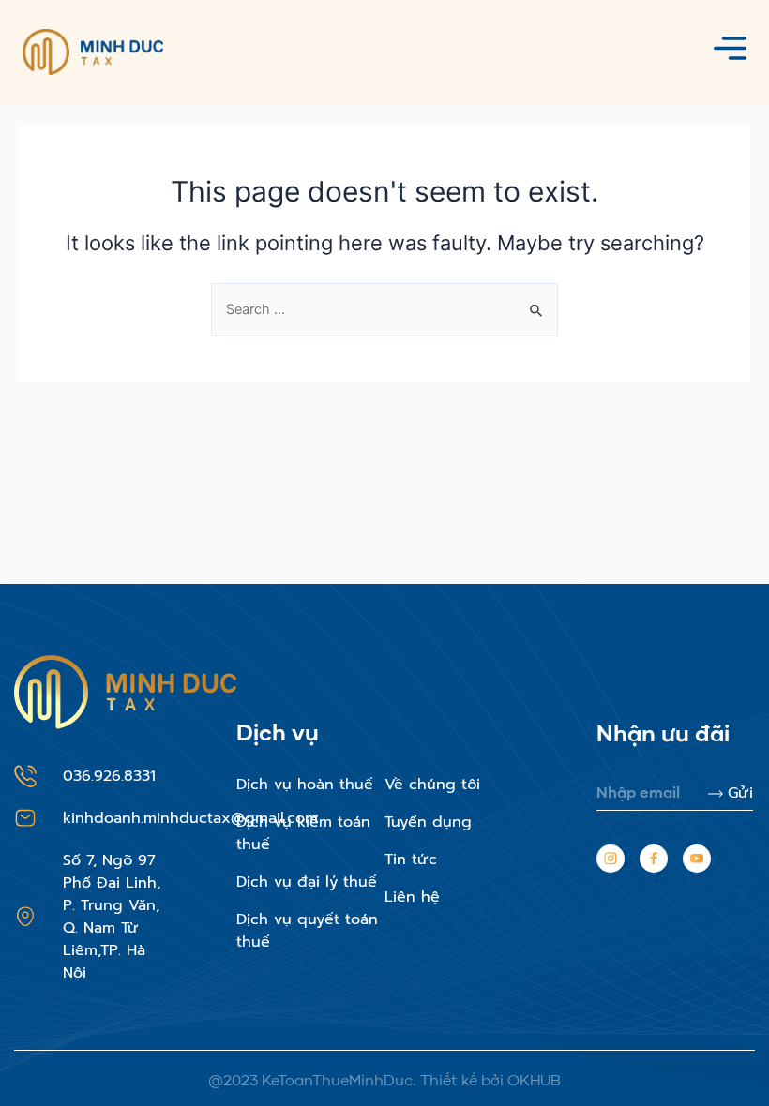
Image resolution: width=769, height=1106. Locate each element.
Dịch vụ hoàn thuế (304, 784)
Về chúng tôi (432, 784)
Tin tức (410, 859)
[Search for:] (384, 309)
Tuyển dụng (428, 822)
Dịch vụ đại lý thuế (306, 882)
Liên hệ (412, 897)
